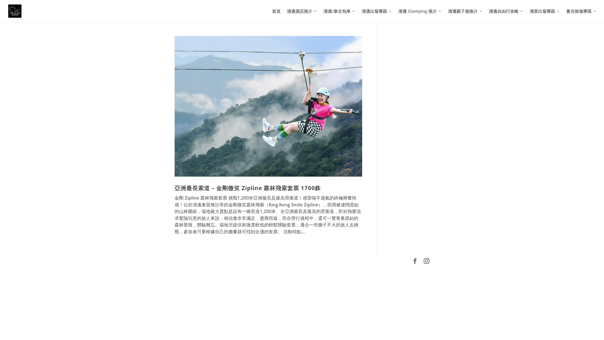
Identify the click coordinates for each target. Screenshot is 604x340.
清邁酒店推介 (299, 11)
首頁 (276, 11)
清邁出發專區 (374, 11)
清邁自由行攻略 (504, 11)
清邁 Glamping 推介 (417, 11)
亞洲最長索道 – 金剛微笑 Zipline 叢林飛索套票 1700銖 (248, 188)
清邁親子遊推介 (463, 11)
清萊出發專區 (542, 11)
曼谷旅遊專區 (579, 11)
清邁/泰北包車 (337, 11)
